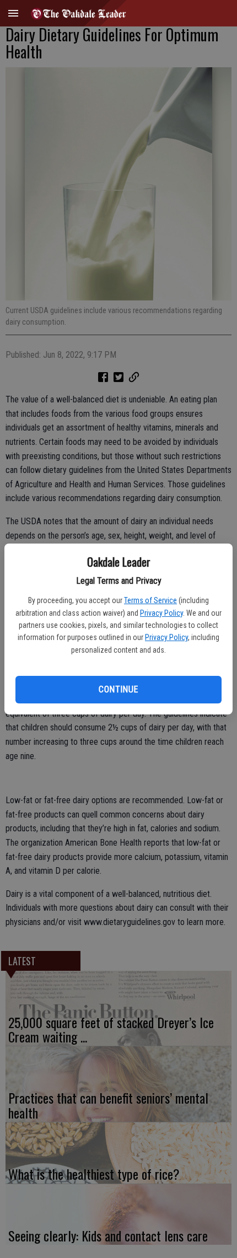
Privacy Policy (161, 613)
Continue (118, 689)
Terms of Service (150, 600)
